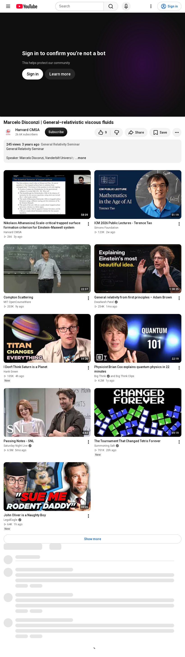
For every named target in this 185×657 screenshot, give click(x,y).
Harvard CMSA (27, 130)
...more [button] (80, 158)
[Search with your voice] (126, 6)
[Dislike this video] (116, 132)
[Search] (111, 6)
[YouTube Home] (26, 6)
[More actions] (176, 132)
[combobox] (81, 6)
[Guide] (8, 6)
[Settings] (151, 6)
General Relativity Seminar (60, 144)
